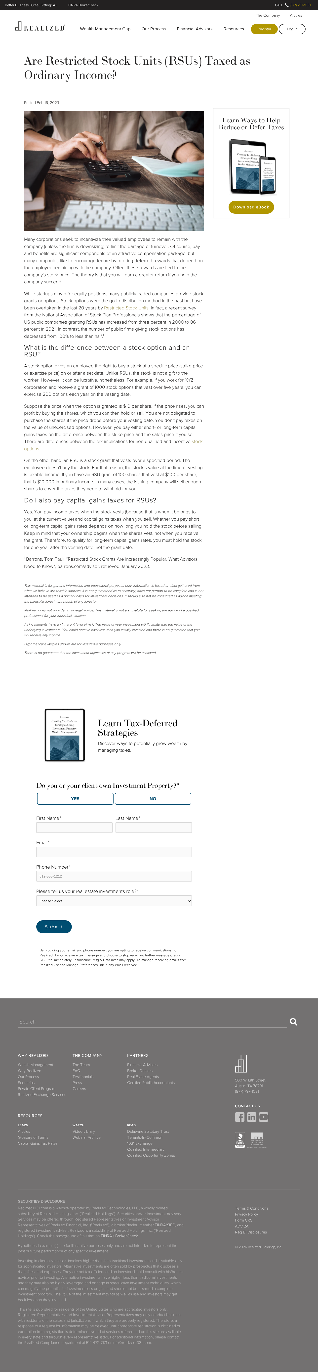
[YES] (75, 799)
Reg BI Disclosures (251, 1232)
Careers (79, 1088)
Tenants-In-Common (144, 1137)
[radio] (75, 798)
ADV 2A (241, 1226)
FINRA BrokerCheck (83, 5)
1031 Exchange (140, 1143)
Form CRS (243, 1220)
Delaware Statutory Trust (148, 1131)
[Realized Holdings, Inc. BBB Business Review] (240, 1140)
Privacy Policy (246, 1214)
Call (279, 5)
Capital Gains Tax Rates (37, 1143)
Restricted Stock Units (126, 307)
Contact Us (247, 1106)
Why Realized (33, 1056)
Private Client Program (36, 1088)
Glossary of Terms (33, 1137)
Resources (234, 28)
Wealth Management (35, 1065)
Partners (138, 1056)
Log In (292, 29)
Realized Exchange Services (42, 1094)
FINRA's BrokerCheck (119, 1236)
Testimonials (83, 1077)
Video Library (84, 1131)
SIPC (171, 1225)
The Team (81, 1065)
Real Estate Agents (143, 1077)
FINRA (160, 1225)
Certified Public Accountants (151, 1082)
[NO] (153, 799)
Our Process (154, 28)
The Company (268, 15)
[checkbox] (114, 797)
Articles (296, 15)
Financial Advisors (194, 28)
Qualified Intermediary (145, 1149)
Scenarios (26, 1082)
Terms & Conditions (251, 1208)
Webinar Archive (87, 1137)
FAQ (76, 1071)
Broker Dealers (140, 1071)
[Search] (293, 1022)
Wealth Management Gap (105, 28)
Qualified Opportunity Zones (151, 1155)
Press (77, 1082)
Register (264, 29)
